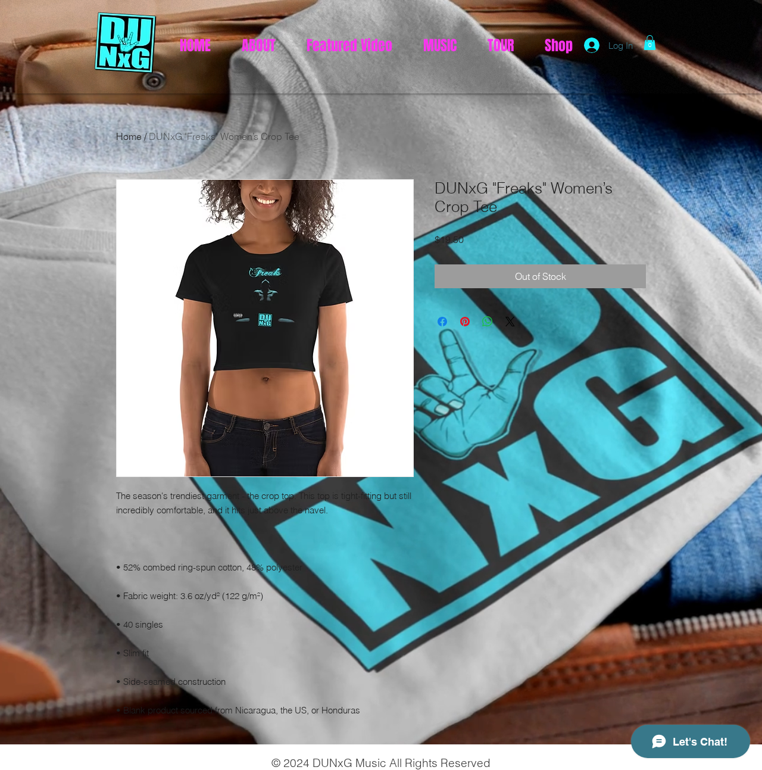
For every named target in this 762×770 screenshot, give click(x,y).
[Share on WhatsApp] (487, 321)
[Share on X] (510, 321)
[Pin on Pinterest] (465, 321)
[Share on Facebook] (442, 321)
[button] (650, 42)
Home (129, 136)
